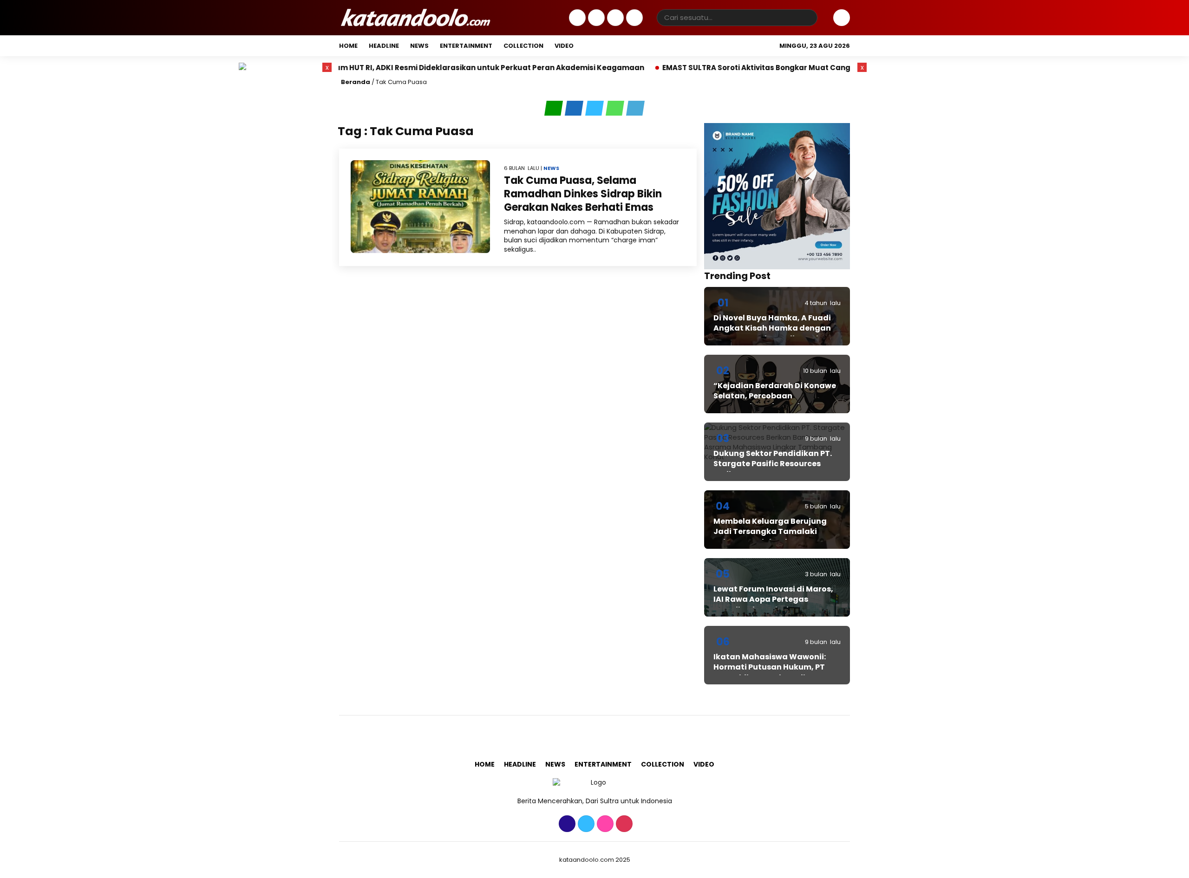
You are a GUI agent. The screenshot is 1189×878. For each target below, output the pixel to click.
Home (348, 45)
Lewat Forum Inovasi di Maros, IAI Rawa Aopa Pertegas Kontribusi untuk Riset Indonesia (773, 604)
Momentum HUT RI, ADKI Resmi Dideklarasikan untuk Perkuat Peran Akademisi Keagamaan (422, 67)
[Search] (809, 17)
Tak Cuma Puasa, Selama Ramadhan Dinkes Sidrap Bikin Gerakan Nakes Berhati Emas (583, 193)
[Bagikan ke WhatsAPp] (616, 108)
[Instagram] (614, 18)
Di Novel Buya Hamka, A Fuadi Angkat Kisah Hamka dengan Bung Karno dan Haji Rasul (772, 328)
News (419, 45)
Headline (384, 45)
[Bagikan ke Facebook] (575, 108)
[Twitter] (595, 18)
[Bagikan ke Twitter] (595, 108)
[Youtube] (633, 18)
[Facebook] (576, 18)
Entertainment (466, 45)
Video (564, 45)
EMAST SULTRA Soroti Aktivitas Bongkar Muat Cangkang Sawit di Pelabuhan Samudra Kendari (784, 67)
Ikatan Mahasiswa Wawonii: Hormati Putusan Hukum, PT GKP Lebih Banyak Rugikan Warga (769, 672)
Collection (523, 45)
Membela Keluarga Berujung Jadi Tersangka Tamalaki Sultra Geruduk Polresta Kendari (770, 537)
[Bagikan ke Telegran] (635, 108)
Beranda (355, 82)
